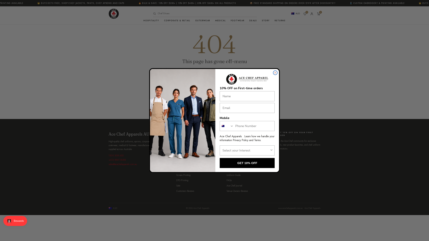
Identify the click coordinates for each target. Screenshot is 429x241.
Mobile (224, 118)
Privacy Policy (240, 140)
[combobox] (227, 126)
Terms (257, 140)
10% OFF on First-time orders (241, 88)
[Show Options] (271, 150)
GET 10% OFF (247, 163)
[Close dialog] (275, 73)
